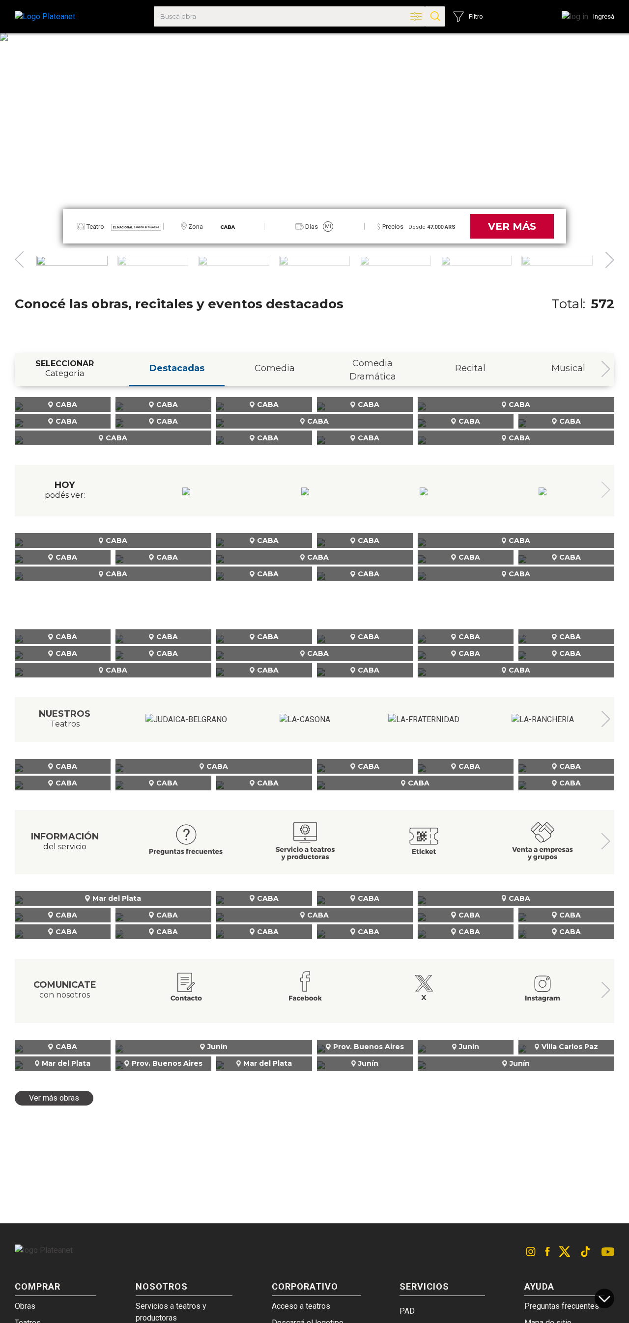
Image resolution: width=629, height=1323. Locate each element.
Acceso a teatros (301, 1306)
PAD (407, 1311)
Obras (25, 1306)
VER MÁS (512, 226)
